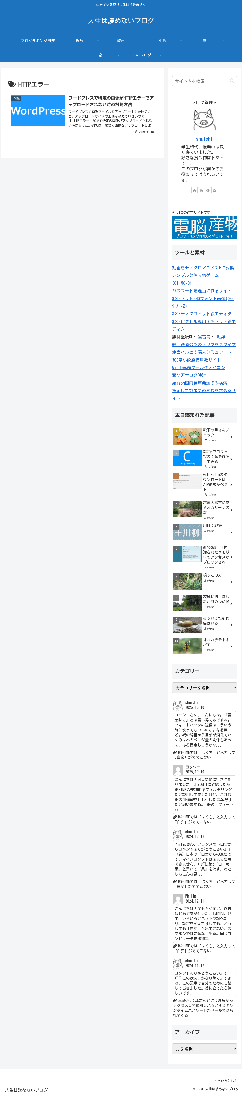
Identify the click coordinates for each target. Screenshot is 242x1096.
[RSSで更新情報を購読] (214, 190)
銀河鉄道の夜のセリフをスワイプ (204, 344)
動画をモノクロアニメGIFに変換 (203, 268)
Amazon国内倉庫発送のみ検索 (199, 383)
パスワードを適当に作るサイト (202, 291)
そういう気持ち (226, 1081)
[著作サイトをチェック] (194, 190)
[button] (232, 81)
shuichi (204, 139)
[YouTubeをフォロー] (201, 190)
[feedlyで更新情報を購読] (208, 190)
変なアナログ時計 (189, 375)
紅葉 (221, 337)
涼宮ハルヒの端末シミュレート (202, 352)
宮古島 (204, 337)
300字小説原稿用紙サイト (196, 360)
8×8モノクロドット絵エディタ (202, 314)
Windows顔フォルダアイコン (198, 367)
